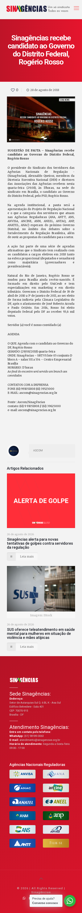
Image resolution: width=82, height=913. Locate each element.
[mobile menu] (76, 6)
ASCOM (38, 450)
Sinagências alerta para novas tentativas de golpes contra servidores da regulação (40, 543)
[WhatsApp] (24, 898)
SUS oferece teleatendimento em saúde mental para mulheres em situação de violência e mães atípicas (41, 633)
